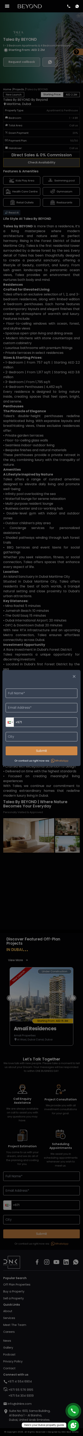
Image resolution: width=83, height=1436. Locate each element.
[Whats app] (77, 6)
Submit (41, 750)
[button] (10, 722)
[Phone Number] (69, 6)
